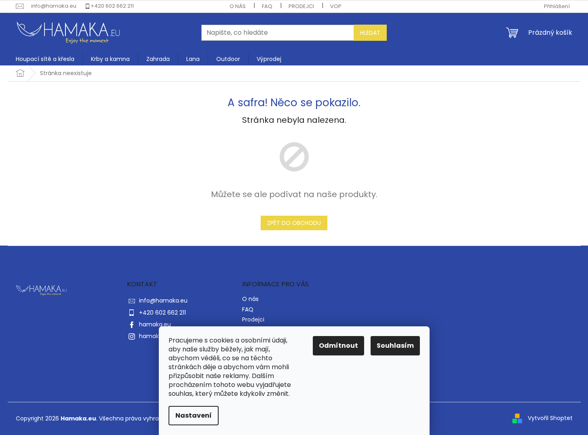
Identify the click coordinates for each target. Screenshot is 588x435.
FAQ (267, 6)
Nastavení (193, 415)
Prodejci (301, 6)
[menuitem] (45, 59)
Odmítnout (338, 345)
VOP (335, 6)
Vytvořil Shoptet (550, 418)
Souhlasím (395, 345)
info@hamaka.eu (163, 300)
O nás (238, 6)
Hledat (370, 33)
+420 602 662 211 (112, 6)
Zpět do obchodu (294, 223)
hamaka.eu (155, 324)
